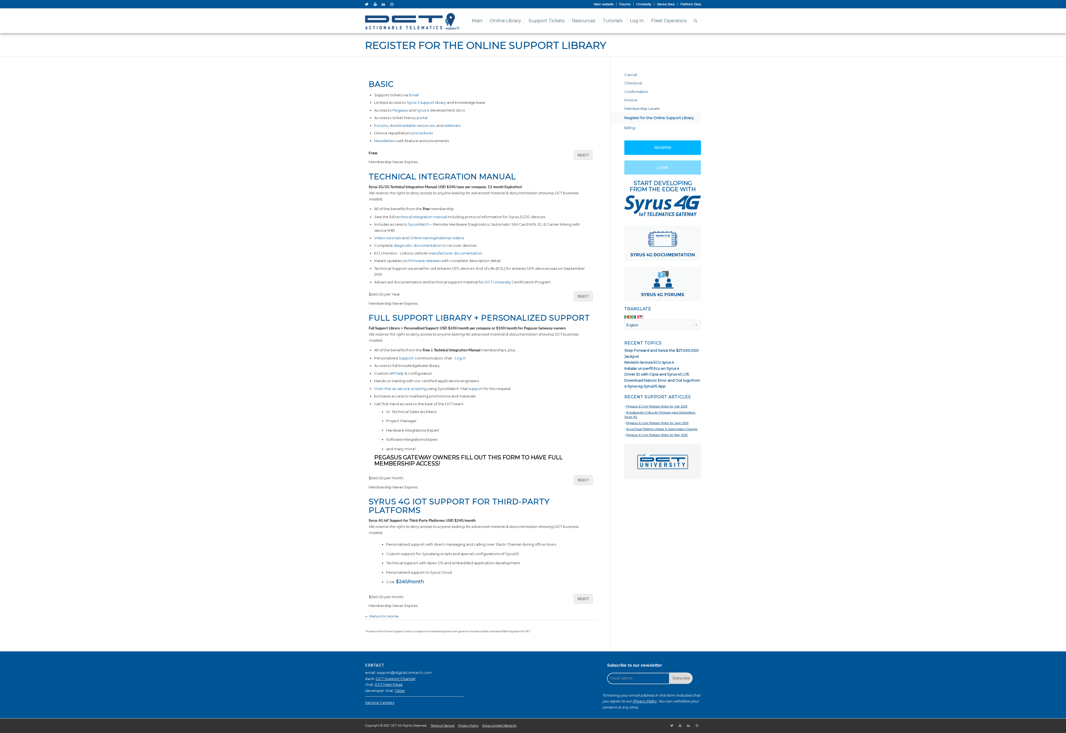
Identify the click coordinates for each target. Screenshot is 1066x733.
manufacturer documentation (455, 253)
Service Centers (379, 702)
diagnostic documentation (418, 245)
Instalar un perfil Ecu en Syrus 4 (651, 368)
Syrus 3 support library (426, 102)
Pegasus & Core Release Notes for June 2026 (657, 423)
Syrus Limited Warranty (499, 725)
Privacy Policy (645, 701)
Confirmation (636, 91)
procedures (422, 133)
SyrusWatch (418, 224)
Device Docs (666, 4)
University (643, 4)
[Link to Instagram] (392, 4)
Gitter (400, 690)
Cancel (630, 74)
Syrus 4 (422, 110)
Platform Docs (690, 4)
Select (583, 155)
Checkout (633, 83)
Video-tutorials (387, 238)
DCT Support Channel (395, 678)
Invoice (630, 100)
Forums (624, 4)
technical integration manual (421, 217)
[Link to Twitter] (367, 4)
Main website (604, 4)
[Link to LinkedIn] (383, 4)
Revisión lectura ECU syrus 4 (649, 362)
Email (414, 95)
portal (422, 117)
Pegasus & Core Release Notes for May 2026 (657, 435)
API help (396, 373)
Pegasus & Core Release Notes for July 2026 (656, 406)
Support (406, 358)
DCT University (498, 282)
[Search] (695, 21)
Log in (460, 358)
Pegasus (400, 110)
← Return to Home (382, 616)
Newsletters (385, 140)
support (476, 388)
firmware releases (424, 260)
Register (662, 147)
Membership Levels (642, 108)
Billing (629, 127)
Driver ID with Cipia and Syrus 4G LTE (656, 374)
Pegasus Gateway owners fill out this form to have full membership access (468, 460)
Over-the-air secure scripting (400, 388)
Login (662, 167)
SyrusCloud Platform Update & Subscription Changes (662, 429)
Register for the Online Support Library (485, 45)
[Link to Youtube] (375, 4)
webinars (452, 125)
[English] (641, 316)
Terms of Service (442, 725)
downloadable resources (412, 125)
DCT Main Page (389, 684)
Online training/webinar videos (436, 238)
